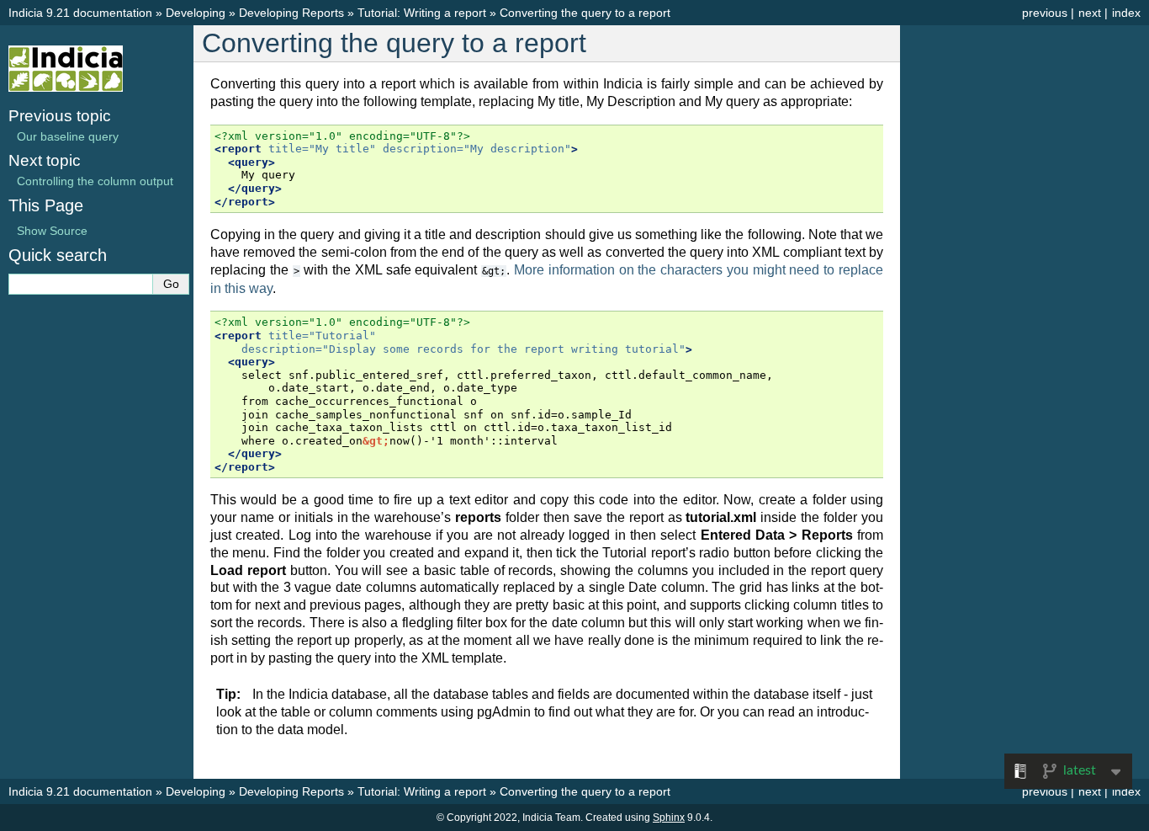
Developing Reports (291, 12)
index (1126, 12)
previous (1044, 12)
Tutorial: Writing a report (421, 12)
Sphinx (669, 817)
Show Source (52, 230)
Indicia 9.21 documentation (80, 12)
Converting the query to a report (585, 12)
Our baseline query (68, 136)
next (1089, 12)
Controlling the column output (95, 181)
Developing (195, 12)
